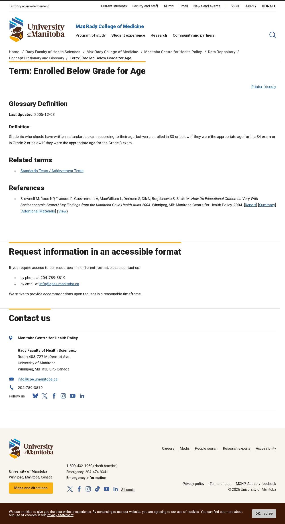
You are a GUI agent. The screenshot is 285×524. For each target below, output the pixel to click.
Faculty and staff (145, 6)
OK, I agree (264, 514)
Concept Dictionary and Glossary (36, 58)
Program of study (91, 35)
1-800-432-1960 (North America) (92, 466)
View (62, 211)
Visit (235, 6)
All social (128, 490)
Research (159, 35)
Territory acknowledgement (29, 6)
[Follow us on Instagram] (63, 395)
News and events (206, 6)
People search (206, 448)
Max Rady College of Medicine (110, 26)
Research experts (236, 448)
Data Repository (221, 52)
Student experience (128, 35)
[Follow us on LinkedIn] (82, 395)
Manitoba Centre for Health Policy (173, 52)
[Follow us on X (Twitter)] (44, 395)
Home (14, 52)
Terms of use (220, 484)
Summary (267, 205)
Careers (168, 448)
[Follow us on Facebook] (54, 395)
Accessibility (266, 448)
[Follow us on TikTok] (97, 489)
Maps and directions (31, 488)
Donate (269, 6)
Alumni (169, 6)
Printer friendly (263, 86)
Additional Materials (38, 211)
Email (183, 6)
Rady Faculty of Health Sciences (53, 52)
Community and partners (194, 35)
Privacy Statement (60, 515)
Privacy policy (193, 484)
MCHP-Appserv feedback (256, 484)
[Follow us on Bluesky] (35, 395)
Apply (250, 6)
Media (184, 448)
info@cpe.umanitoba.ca (59, 284)
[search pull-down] (272, 35)
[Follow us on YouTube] (72, 395)
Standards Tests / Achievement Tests (51, 170)
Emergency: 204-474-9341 (87, 472)
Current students (114, 6)
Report (250, 205)
